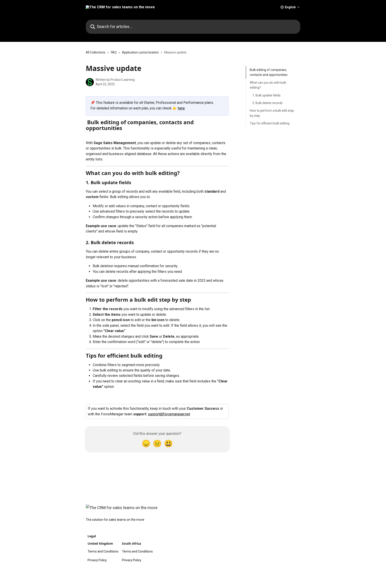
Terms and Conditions (103, 551)
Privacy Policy (97, 560)
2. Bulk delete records (267, 103)
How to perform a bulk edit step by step (272, 113)
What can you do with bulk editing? (268, 85)
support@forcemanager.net (169, 414)
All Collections (95, 52)
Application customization (140, 52)
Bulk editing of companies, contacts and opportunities (268, 72)
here (181, 108)
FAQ (114, 52)
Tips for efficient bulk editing (270, 123)
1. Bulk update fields (266, 95)
